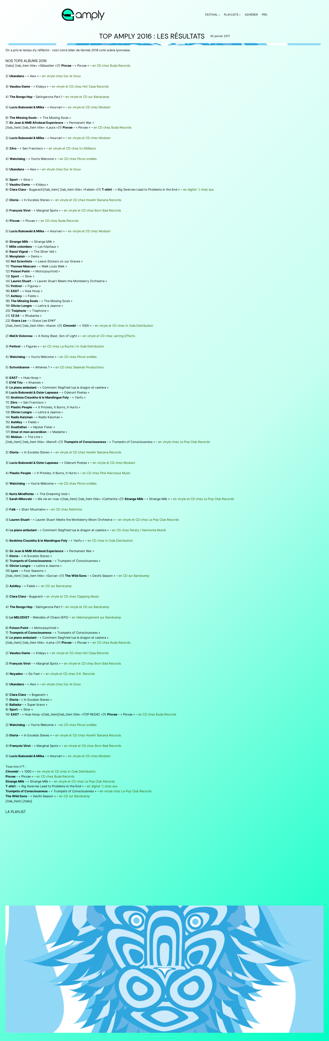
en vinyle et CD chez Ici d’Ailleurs (72, 148)
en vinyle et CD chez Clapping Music (72, 596)
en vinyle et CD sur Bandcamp (87, 97)
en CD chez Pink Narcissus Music (106, 473)
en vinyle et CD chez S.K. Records (70, 674)
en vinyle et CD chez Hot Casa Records (80, 86)
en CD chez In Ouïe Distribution (110, 540)
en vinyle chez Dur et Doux (61, 76)
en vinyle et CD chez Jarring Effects (109, 336)
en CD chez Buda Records (111, 65)
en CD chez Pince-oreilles (78, 159)
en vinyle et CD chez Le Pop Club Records (203, 499)
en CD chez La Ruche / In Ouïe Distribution (73, 346)
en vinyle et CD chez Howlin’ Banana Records (88, 200)
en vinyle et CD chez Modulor (89, 107)
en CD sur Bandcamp (134, 575)
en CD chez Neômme (66, 509)
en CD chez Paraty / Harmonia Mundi (139, 530)
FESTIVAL (211, 14)
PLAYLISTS (231, 14)
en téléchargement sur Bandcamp (96, 617)
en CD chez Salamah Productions (79, 367)
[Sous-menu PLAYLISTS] (240, 15)
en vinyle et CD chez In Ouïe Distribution (124, 325)
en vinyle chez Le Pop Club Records (184, 442)
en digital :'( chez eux (198, 189)
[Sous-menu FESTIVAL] (219, 15)
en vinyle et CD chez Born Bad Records (92, 210)
